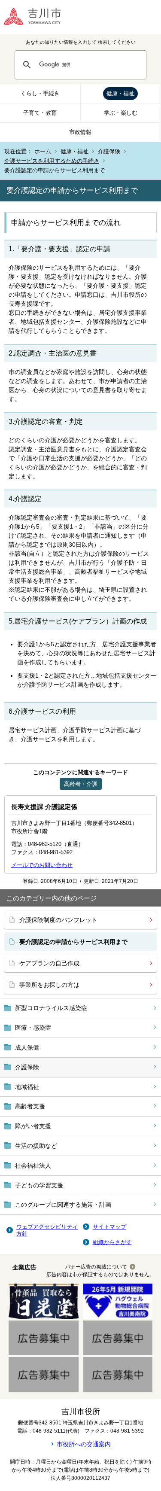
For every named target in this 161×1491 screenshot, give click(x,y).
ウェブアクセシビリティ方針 (47, 1230)
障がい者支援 (33, 1126)
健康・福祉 (120, 93)
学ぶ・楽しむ (120, 113)
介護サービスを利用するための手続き (51, 161)
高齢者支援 (30, 1106)
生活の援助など (36, 1145)
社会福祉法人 (33, 1165)
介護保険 (109, 151)
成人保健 (27, 1047)
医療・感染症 (33, 1027)
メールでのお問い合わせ (42, 865)
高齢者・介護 (80, 784)
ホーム (42, 151)
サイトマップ (109, 1226)
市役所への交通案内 (84, 1444)
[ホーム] (38, 17)
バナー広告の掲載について (96, 1267)
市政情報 (80, 132)
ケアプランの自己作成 (49, 963)
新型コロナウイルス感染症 (51, 1007)
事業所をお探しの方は (49, 984)
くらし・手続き (40, 93)
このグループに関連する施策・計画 (63, 1204)
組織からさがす (112, 1242)
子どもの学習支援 (39, 1185)
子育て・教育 (40, 113)
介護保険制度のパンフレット (58, 919)
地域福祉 (27, 1086)
